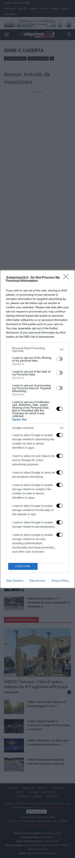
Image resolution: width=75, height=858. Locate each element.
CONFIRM (22, 566)
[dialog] (37, 429)
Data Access (37, 580)
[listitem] (37, 349)
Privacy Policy (60, 580)
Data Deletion (14, 580)
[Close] (67, 278)
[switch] (59, 359)
